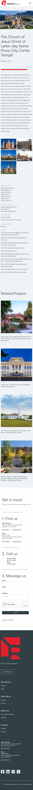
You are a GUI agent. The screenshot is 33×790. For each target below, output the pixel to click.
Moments (4, 717)
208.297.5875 (11, 564)
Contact (3, 732)
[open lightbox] (8, 144)
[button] (30, 3)
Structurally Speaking (7, 714)
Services (3, 703)
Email (4, 587)
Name (4, 580)
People (3, 686)
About (3, 689)
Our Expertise (7, 672)
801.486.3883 (11, 560)
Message (5, 593)
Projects (3, 700)
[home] (10, 3)
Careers (3, 728)
